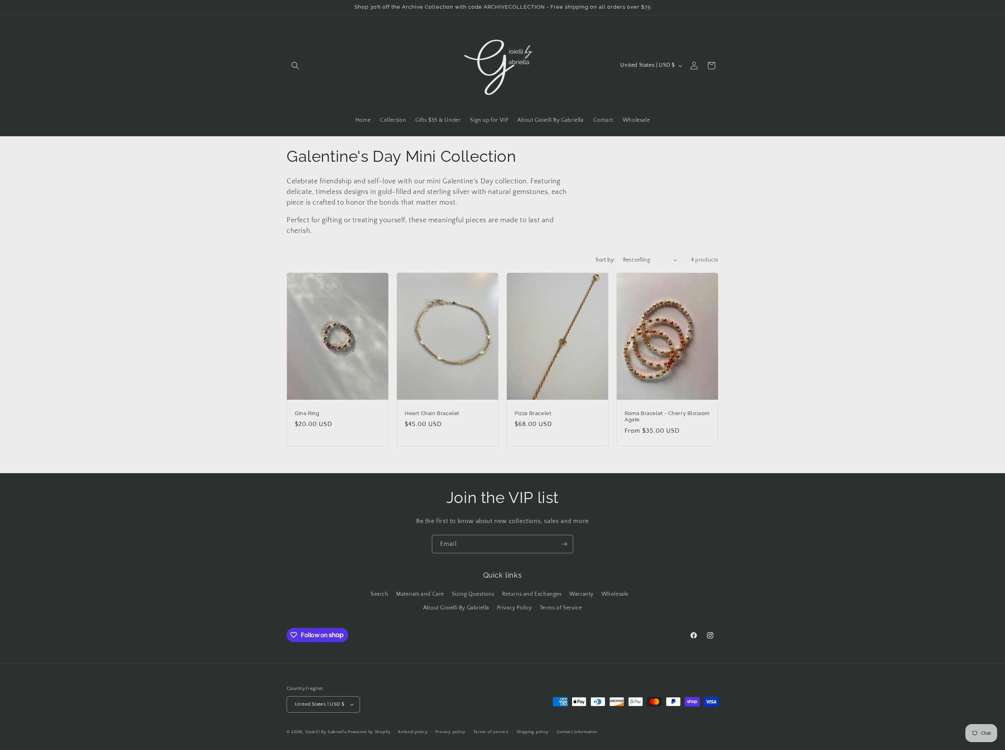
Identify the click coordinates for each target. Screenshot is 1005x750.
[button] (295, 65)
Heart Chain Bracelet (432, 413)
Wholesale (615, 594)
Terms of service (491, 732)
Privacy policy (450, 732)
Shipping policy (533, 732)
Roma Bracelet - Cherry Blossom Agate (667, 416)
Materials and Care (420, 594)
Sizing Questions (473, 594)
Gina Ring (307, 413)
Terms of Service (561, 608)
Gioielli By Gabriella (326, 732)
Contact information (577, 732)
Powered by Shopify (369, 732)
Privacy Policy (514, 608)
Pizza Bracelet (533, 413)
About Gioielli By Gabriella (456, 608)
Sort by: (605, 260)
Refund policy (413, 732)
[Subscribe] (564, 544)
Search (380, 594)
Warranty (581, 594)
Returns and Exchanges (532, 594)
